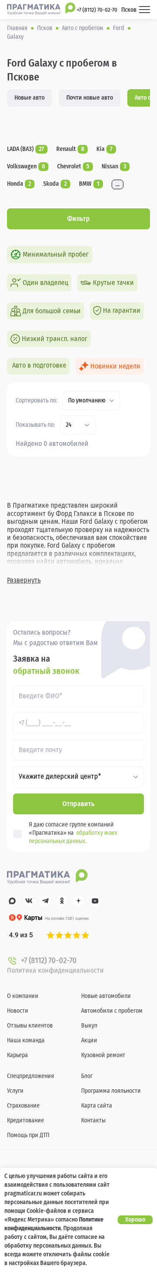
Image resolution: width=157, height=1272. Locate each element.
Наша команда (25, 1040)
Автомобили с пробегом (112, 1010)
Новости (17, 1010)
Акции (89, 1040)
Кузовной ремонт (103, 1055)
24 (69, 425)
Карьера (17, 1055)
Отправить (78, 804)
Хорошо (135, 1219)
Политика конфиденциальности (55, 970)
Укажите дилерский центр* (60, 776)
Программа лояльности (111, 1091)
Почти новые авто (89, 97)
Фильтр (78, 218)
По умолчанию (87, 401)
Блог (86, 1076)
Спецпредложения (30, 1076)
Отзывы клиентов (30, 1025)
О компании (22, 996)
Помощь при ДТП (28, 1135)
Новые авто (29, 97)
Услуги (15, 1091)
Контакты (93, 1120)
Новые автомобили (106, 996)
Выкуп (89, 1025)
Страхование (23, 1105)
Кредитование (25, 1120)
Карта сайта (96, 1105)
